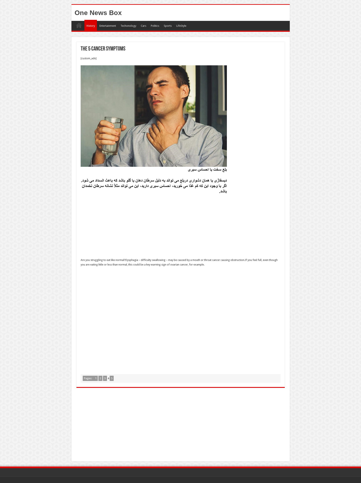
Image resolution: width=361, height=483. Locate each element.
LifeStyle (181, 25)
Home (79, 25)
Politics (155, 25)
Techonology (128, 25)
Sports (168, 25)
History (90, 25)
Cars (143, 25)
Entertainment (107, 25)
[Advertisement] (181, 227)
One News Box (98, 12)
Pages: (88, 378)
